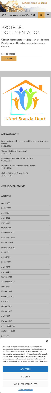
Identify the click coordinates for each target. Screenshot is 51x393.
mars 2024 (5, 272)
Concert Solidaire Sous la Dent (14, 151)
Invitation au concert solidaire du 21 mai (18, 165)
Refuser (25, 376)
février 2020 (6, 306)
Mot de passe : (8, 53)
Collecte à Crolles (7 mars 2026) (14, 173)
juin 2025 (5, 252)
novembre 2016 (8, 326)
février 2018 (6, 311)
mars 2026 (5, 223)
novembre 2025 (8, 237)
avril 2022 (5, 286)
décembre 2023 (8, 281)
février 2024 (6, 277)
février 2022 (6, 291)
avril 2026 (5, 218)
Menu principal (47, 15)
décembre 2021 (8, 296)
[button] (47, 341)
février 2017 (6, 321)
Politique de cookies (25, 390)
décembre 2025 (8, 232)
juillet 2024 (6, 262)
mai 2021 (5, 301)
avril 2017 (5, 316)
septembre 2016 (8, 331)
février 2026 (6, 227)
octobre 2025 (7, 242)
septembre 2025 (8, 247)
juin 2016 (5, 335)
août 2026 (5, 203)
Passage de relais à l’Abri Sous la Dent (17, 158)
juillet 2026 (6, 208)
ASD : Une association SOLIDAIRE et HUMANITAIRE (19, 15)
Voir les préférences (25, 384)
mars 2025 (5, 257)
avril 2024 (5, 267)
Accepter (25, 369)
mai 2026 (5, 213)
